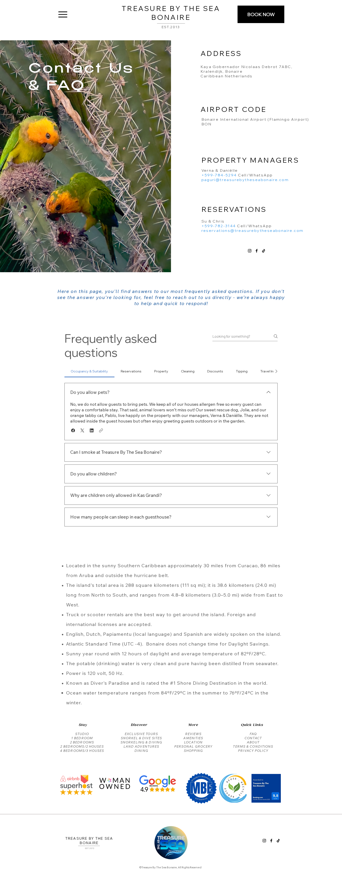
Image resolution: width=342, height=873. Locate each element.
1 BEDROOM (82, 738)
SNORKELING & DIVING (141, 742)
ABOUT (253, 742)
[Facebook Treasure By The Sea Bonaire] (256, 250)
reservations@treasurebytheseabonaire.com (252, 230)
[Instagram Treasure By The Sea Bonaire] (249, 250)
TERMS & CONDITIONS (253, 746)
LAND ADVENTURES (141, 746)
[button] (73, 430)
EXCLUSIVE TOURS (141, 734)
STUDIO (82, 734)
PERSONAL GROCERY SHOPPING (193, 748)
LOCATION (193, 742)
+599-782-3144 (218, 225)
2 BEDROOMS (82, 742)
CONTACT (253, 738)
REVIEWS (193, 734)
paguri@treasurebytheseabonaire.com (245, 179)
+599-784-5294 (219, 175)
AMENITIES (193, 738)
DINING (141, 751)
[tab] (89, 371)
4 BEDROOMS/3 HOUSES (82, 751)
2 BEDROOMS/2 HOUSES (82, 746)
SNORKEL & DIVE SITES (141, 738)
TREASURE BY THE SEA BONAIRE (171, 13)
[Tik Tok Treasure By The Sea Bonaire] (263, 250)
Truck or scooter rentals (95, 614)
